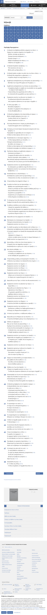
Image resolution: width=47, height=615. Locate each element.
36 (12, 37)
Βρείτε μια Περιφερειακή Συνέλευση (27, 586)
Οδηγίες (18, 568)
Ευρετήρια (19, 567)
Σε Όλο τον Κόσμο (35, 572)
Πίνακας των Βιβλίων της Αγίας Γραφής (14, 519)
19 (30, 31)
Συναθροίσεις (34, 563)
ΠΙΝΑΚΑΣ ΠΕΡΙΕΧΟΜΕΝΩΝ (23, 506)
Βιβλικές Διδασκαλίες (6, 550)
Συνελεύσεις (34, 566)
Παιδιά (3, 566)
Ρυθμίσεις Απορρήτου (40, 609)
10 (37, 28)
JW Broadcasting (20, 570)
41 (30, 37)
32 (37, 34)
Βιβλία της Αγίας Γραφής (10, 516)
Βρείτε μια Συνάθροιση (16, 585)
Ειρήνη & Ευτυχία (5, 560)
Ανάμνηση (34, 564)
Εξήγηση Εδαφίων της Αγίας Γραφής (8, 554)
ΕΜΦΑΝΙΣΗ (7, 17)
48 (16, 40)
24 (9, 34)
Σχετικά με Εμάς (35, 553)
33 (41, 34)
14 (12, 31)
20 (34, 31)
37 (16, 37)
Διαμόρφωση (17, 612)
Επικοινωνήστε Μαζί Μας (36, 559)
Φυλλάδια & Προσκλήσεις (22, 557)
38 (19, 37)
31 (34, 34)
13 (9, 31)
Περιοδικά (19, 561)
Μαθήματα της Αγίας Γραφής (7, 556)
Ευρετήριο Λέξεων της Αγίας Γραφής (13, 526)
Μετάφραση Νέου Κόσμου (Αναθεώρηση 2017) (19, 8)
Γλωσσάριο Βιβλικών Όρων (11, 529)
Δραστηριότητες (35, 568)
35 (9, 37)
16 (19, 31)
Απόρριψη (10, 612)
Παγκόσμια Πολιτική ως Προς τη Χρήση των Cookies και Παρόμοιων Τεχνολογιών (20, 607)
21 (37, 31)
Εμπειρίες (33, 570)
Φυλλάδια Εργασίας (20, 563)
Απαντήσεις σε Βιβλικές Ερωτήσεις (8, 552)
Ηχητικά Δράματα (20, 576)
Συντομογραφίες (8, 522)
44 (41, 37)
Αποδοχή (4, 612)
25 (12, 34)
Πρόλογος (7, 513)
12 (5, 31)
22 (41, 31)
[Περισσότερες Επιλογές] (45, 8)
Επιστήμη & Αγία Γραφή (6, 570)
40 (26, 37)
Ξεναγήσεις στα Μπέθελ (36, 561)
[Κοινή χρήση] (42, 8)
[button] (14, 5)
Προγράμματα (19, 565)
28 (23, 34)
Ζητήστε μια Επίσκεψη (36, 557)
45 (5, 40)
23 (5, 34)
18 (26, 31)
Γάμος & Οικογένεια (5, 562)
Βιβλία (18, 554)
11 (41, 28)
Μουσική (18, 574)
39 (23, 37)
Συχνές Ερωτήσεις (35, 555)
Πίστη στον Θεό (5, 568)
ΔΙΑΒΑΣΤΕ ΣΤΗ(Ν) (39, 11)
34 (5, 37)
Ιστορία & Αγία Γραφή (6, 571)
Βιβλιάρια (19, 556)
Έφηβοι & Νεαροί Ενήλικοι (7, 564)
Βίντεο (18, 572)
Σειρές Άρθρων (19, 559)
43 (37, 37)
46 (9, 40)
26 (16, 34)
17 (23, 31)
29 (26, 34)
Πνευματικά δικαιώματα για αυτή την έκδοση (12, 479)
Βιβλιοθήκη (3, 8)
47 (12, 40)
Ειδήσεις (33, 550)
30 (30, 34)
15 (16, 31)
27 (19, 34)
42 (34, 37)
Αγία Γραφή (9, 8)
